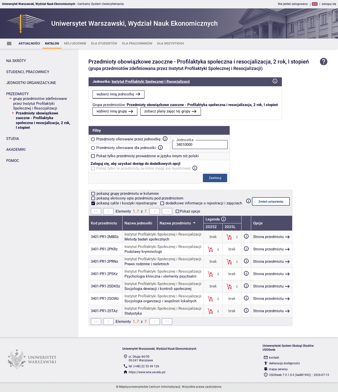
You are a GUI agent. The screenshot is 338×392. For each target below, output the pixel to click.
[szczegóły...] (237, 237)
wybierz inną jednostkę (115, 94)
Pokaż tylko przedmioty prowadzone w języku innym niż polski (147, 156)
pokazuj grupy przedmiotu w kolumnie (127, 193)
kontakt (274, 357)
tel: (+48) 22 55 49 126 (144, 366)
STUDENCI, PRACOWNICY (27, 72)
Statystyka (133, 313)
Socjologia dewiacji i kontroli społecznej (158, 288)
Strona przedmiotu (268, 237)
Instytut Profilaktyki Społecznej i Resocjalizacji (151, 81)
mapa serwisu (278, 369)
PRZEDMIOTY (17, 94)
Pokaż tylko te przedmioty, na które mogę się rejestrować (143, 168)
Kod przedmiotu (104, 223)
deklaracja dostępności (284, 363)
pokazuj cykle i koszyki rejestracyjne (127, 203)
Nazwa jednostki (138, 223)
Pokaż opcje (190, 211)
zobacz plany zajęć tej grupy (167, 111)
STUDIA (12, 138)
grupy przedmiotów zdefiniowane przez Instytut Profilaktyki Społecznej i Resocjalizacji (40, 103)
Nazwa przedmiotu (176, 223)
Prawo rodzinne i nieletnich (146, 264)
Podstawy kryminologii (143, 251)
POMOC (12, 160)
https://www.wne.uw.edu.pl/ (147, 372)
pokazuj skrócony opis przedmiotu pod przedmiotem (139, 198)
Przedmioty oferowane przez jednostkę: (128, 139)
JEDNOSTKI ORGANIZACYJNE (31, 83)
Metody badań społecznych (146, 239)
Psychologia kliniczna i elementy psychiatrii (160, 276)
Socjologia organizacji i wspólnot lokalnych (160, 301)
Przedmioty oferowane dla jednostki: (126, 148)
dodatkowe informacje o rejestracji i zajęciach (203, 203)
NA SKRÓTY (16, 61)
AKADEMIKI (15, 149)
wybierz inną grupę (112, 111)
